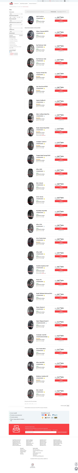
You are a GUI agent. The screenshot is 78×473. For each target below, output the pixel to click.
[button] (76, 463)
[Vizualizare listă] (63, 12)
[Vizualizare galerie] (65, 12)
